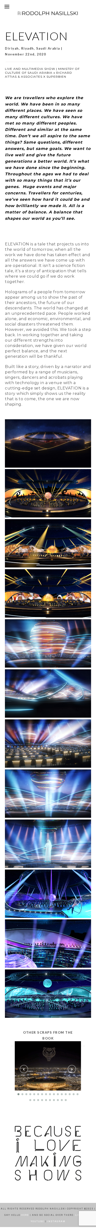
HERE (25, 1215)
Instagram (56, 1221)
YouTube (37, 1221)
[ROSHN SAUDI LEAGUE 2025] (49, 1066)
